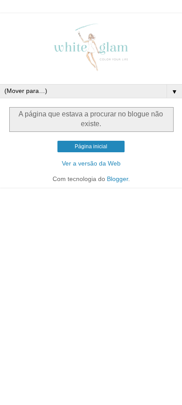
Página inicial (91, 146)
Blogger (117, 178)
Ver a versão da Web (91, 163)
